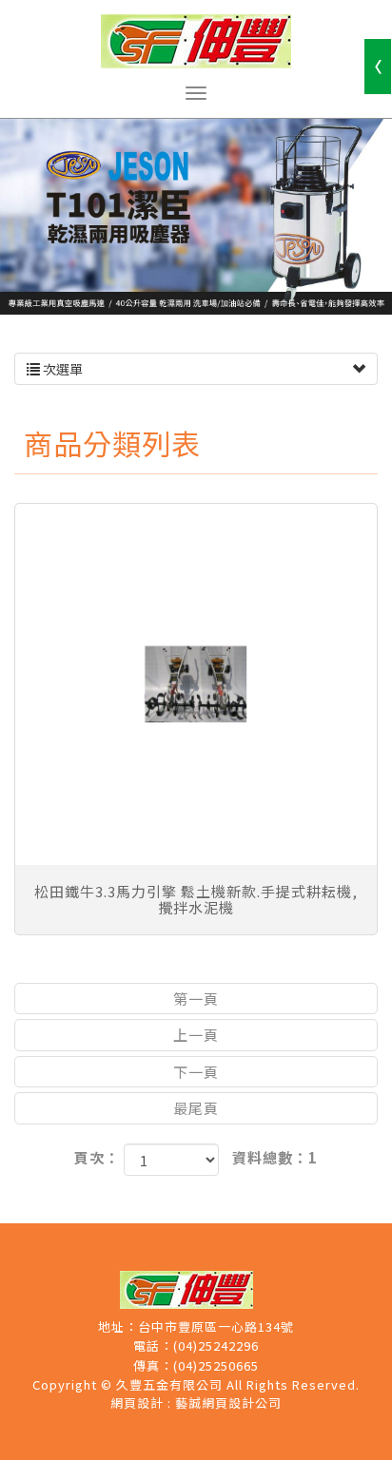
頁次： (97, 1157)
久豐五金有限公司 (196, 41)
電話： (153, 1345)
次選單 (61, 368)
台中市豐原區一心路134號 (216, 1326)
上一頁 (196, 1035)
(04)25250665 (216, 1365)
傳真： (153, 1365)
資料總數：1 (275, 1157)
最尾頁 (196, 1108)
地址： (118, 1326)
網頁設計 (137, 1402)
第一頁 (196, 999)
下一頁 (196, 1072)
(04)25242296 (216, 1345)
